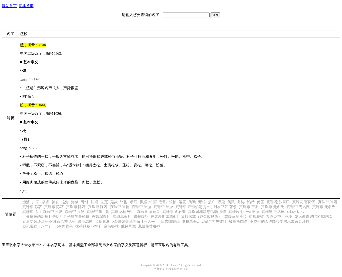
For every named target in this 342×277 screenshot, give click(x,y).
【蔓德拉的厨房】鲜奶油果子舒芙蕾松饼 (55, 217)
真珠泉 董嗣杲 (148, 212)
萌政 (231, 202)
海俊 (75, 202)
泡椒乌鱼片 (122, 217)
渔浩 (26, 202)
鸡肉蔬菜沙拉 (235, 217)
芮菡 (260, 202)
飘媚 (143, 202)
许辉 (153, 202)
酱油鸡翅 (85, 221)
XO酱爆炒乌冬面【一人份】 (135, 221)
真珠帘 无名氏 (272, 207)
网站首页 (9, 6)
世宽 (104, 202)
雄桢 (172, 202)
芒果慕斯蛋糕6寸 (165, 217)
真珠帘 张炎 (52, 212)
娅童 (182, 202)
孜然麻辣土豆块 (279, 217)
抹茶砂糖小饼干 (88, 226)
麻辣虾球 (111, 226)
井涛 (241, 202)
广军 (36, 202)
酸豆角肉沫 (238, 221)
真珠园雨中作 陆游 (243, 212)
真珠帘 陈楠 (119, 207)
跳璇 (192, 202)
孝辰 (133, 202)
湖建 (221, 202)
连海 (65, 202)
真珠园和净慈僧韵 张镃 (207, 212)
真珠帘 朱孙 (98, 212)
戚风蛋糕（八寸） (37, 226)
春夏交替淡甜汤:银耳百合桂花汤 (48, 221)
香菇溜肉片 (101, 217)
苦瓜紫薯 (102, 221)
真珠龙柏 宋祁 (122, 212)
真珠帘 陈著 (327, 202)
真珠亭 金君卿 (174, 212)
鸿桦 (251, 202)
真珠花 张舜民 (278, 202)
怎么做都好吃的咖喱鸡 (313, 217)
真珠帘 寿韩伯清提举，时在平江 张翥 (206, 207)
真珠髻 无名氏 (273, 212)
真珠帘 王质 (249, 207)
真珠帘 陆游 (141, 207)
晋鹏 (163, 202)
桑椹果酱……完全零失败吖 (204, 221)
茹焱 (114, 202)
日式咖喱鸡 (170, 221)
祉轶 (55, 202)
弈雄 (202, 202)
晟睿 (45, 202)
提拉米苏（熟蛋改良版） (201, 217)
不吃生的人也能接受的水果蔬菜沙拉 (279, 221)
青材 (84, 202)
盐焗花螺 (256, 217)
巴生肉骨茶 (63, 226)
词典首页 (26, 6)
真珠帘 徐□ (31, 212)
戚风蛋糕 (128, 226)
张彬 (123, 202)
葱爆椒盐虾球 (149, 226)
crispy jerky (295, 211)
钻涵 (94, 202)
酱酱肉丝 (141, 217)
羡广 (211, 202)
